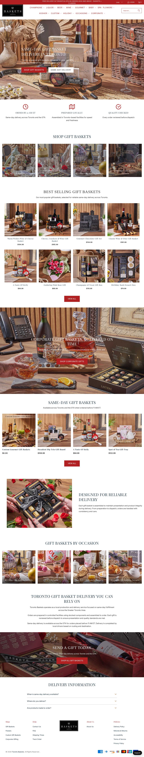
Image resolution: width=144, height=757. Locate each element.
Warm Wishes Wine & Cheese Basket (21, 239)
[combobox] (132, 10)
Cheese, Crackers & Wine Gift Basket (54, 239)
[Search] (139, 10)
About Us (90, 727)
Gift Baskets (10, 727)
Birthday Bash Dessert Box (123, 285)
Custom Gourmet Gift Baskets (16, 449)
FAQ (34, 731)
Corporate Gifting (12, 739)
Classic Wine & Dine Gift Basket (123, 238)
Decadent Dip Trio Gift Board (51, 449)
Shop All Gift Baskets (72, 661)
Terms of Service (120, 739)
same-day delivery (61, 70)
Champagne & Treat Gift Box (89, 285)
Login (132, 2)
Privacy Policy (119, 743)
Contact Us (37, 727)
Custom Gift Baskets (13, 735)
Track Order (37, 739)
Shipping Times (38, 735)
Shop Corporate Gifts (72, 361)
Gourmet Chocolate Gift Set (89, 238)
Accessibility (118, 735)
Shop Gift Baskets (34, 70)
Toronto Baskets (18, 752)
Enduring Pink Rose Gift (55, 285)
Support (137, 753)
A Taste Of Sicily (20, 285)
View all (72, 299)
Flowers (8, 731)
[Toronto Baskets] (12, 11)
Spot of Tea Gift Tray (118, 449)
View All (72, 463)
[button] (37, 8)
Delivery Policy (119, 727)
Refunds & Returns (120, 731)
